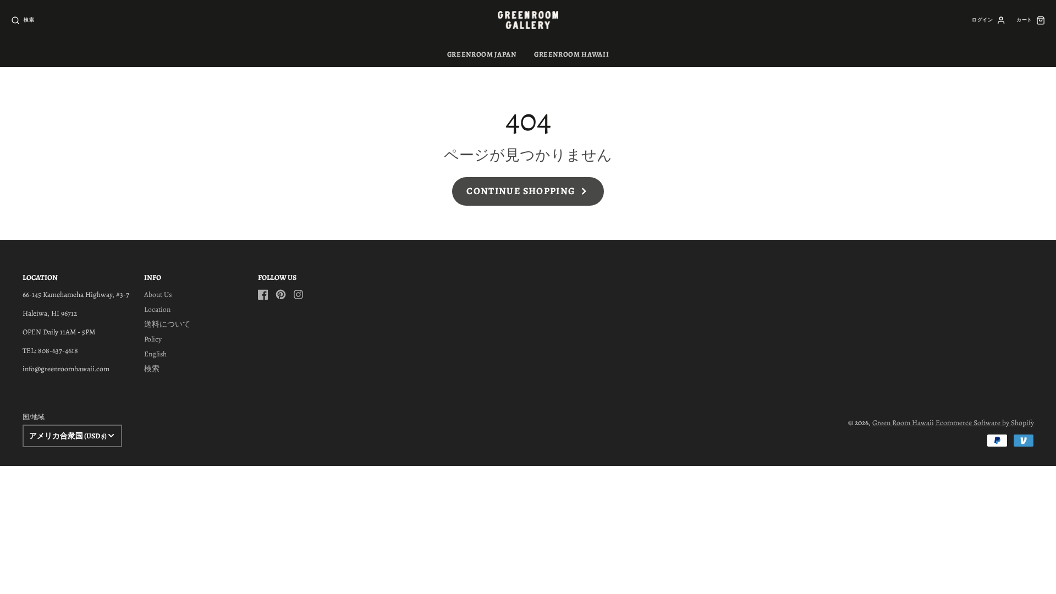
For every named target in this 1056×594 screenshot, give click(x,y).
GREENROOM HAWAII (571, 54)
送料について (167, 324)
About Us (158, 294)
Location (157, 309)
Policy (153, 339)
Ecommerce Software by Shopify (985, 422)
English (155, 354)
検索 (152, 369)
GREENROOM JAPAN (481, 54)
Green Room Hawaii (903, 422)
